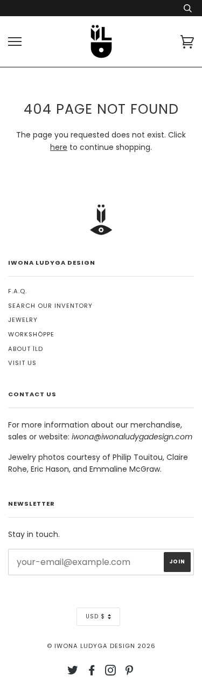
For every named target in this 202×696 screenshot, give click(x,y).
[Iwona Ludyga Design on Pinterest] (129, 672)
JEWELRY (23, 319)
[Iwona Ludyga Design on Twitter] (73, 672)
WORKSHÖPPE (31, 334)
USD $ (95, 616)
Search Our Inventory (50, 305)
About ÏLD (25, 348)
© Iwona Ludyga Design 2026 (101, 646)
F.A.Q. (17, 291)
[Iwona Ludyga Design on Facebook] (91, 672)
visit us (22, 363)
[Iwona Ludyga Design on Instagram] (110, 672)
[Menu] (15, 42)
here (58, 147)
